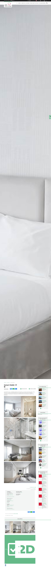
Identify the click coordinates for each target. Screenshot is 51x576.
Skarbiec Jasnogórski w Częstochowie (44, 397)
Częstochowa (43, 417)
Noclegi (8, 502)
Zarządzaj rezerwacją (33, 487)
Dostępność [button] (33, 0)
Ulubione (42, 0)
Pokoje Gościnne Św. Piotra (44, 434)
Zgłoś (34, 488)
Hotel (21, 492)
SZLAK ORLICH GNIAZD (7, 0)
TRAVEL (12, 0)
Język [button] (38, 0)
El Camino (43, 456)
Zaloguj (46, 0)
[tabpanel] (9, 527)
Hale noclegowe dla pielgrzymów (44, 430)
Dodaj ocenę (16, 513)
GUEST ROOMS (44, 441)
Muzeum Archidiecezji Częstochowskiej (44, 389)
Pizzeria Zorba (44, 460)
